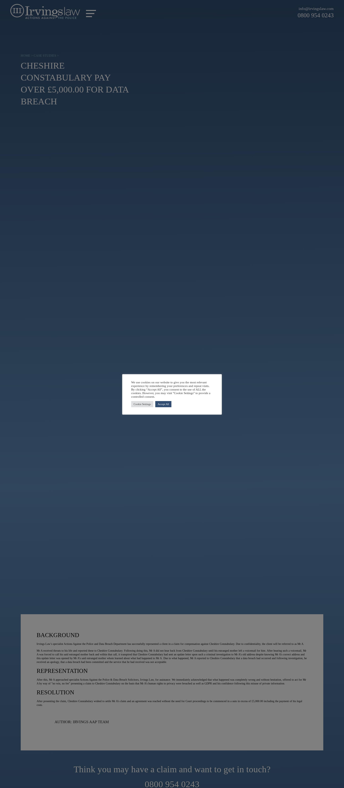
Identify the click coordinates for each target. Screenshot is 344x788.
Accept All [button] (163, 404)
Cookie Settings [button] (142, 404)
